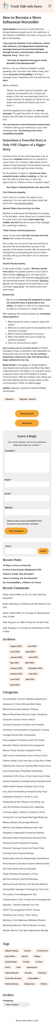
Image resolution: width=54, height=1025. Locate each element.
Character (7, 719)
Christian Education (12, 724)
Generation (8, 776)
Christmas (7, 730)
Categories (8, 1000)
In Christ (26, 796)
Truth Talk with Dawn (26, 6)
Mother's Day (9, 827)
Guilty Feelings (11, 962)
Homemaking (19, 791)
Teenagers (20, 889)
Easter (42, 740)
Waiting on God (10, 920)
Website (8, 507)
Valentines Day (10, 915)
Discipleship (30, 735)
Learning (7, 812)
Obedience (8, 832)
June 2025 (33, 657)
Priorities (7, 853)
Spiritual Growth (10, 884)
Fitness (41, 766)
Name (8, 479)
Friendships (25, 771)
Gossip (6, 781)
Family (30, 755)
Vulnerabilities (33, 978)
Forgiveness (13, 771)
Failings (37, 956)
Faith (38, 750)
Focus (48, 766)
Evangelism (30, 750)
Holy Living (38, 786)
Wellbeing (32, 920)
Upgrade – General (12, 904)
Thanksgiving (32, 889)
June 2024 (14, 679)
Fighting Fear (9, 766)
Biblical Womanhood (12, 714)
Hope (44, 791)
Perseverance (25, 838)
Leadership (39, 807)
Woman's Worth (21, 925)
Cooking (45, 730)
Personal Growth (11, 843)
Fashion (6, 760)
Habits (6, 786)
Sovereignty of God (28, 874)
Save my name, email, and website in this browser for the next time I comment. (24, 522)
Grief (48, 781)
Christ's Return (28, 719)
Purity (14, 853)
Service (23, 868)
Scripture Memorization (38, 863)
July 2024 (33, 674)
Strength (28, 973)
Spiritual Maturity (39, 884)
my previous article (24, 203)
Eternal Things (9, 750)
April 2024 (14, 685)
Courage (7, 735)
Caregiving (42, 714)
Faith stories (8, 755)
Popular (34, 843)
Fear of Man (45, 760)
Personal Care (39, 838)
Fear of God (33, 760)
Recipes (30, 853)
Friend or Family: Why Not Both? (18, 574)
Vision (28, 915)
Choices (16, 719)
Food (5, 771)
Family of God (40, 755)
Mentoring (42, 817)
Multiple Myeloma (24, 827)
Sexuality (32, 868)
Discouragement (10, 740)
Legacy (15, 812)
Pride (41, 848)
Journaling (35, 802)
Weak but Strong (11, 984)
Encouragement (36, 745)
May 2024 (30, 679)
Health (13, 786)
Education (7, 745)
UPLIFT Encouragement (14, 910)
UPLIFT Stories (33, 910)
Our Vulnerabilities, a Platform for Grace (22, 582)
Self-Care (7, 868)
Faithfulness (20, 755)
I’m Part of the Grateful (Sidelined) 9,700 (22, 569)
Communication (20, 730)
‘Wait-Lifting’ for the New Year (34, 622)
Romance (13, 863)
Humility (17, 796)
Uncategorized (43, 899)
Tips (35, 894)
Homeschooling (34, 791)
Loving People (21, 817)
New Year (38, 827)
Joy (42, 802)
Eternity (20, 750)
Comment (10, 450)
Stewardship (9, 889)
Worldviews (34, 930)
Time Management (23, 894)
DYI (36, 740)
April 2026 (30, 652)
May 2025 (14, 663)
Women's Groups (37, 925)
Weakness (23, 920)
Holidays (28, 786)
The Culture (8, 894)
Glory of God (25, 776)
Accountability (9, 699)
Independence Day (11, 802)
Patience (40, 832)
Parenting (30, 832)
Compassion (34, 730)
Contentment (42, 951)
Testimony (42, 973)
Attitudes (25, 704)
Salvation (22, 863)
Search (8, 546)
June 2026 (14, 652)
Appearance (41, 699)
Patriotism (7, 838)
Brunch (26, 714)
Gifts (16, 776)
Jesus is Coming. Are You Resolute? (20, 578)
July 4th (6, 807)
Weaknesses (29, 984)
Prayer (35, 848)
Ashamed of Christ (11, 704)
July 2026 (32, 646)
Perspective (24, 843)
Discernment (17, 735)
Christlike (39, 724)
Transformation (10, 899)
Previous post (27, 413)
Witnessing (8, 925)
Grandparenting (28, 781)
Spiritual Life (25, 884)
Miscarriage (24, 822)
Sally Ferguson (10, 622)
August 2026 (15, 646)
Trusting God (29, 899)
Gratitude (41, 781)
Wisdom (42, 920)
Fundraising (37, 771)
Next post (27, 423)
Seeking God (32, 967)
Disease (22, 740)
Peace (16, 838)
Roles (5, 863)
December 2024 (35, 668)
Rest (39, 858)
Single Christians (11, 874)
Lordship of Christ (36, 812)
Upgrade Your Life (30, 904)
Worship (44, 930)
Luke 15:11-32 (41, 277)
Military (6, 822)
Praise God (26, 848)
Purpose (22, 853)
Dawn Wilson (10, 956)
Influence (9, 399)
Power (7, 967)
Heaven (19, 786)
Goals (35, 776)
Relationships (30, 858)
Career (33, 714)
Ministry (14, 822)
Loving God (8, 817)
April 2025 (29, 663)
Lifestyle (23, 812)
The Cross (43, 889)
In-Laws (34, 796)
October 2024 (16, 674)
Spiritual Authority (11, 879)
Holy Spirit (8, 791)
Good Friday (44, 776)
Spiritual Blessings (29, 879)
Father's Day (17, 760)
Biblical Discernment (12, 709)
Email (8, 493)
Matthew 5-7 (23, 274)
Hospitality (8, 796)
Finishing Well (31, 766)
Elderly (16, 745)
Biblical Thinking (30, 709)
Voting (34, 915)
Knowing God (26, 807)
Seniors (15, 868)
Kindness (15, 807)
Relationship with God (13, 858)
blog (38, 383)
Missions (34, 822)
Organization (20, 832)
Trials (20, 899)
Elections (24, 745)
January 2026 (16, 657)
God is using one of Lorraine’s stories (20, 348)
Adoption (30, 699)
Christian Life (28, 724)
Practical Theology (12, 848)
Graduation (15, 781)
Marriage (33, 817)
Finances (20, 766)
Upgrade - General (27, 399)
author (25, 365)
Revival (45, 858)
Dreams (30, 740)
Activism (21, 699)
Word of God (17, 930)
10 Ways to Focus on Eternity (17, 565)
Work (26, 930)
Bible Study (35, 704)
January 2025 (16, 668)
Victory (20, 915)
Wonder (6, 930)
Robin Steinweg (10, 604)
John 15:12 (19, 286)
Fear (25, 760)
